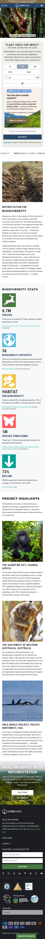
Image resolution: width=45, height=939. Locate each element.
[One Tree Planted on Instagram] (9, 873)
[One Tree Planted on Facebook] (3, 873)
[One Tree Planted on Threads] (14, 873)
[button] (26, 936)
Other (29, 72)
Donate (24, 137)
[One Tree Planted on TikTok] (31, 873)
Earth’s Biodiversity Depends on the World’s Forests (16, 407)
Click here (7, 142)
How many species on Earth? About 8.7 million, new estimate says (21, 326)
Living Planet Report (8, 487)
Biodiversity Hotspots (8, 369)
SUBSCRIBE (22, 867)
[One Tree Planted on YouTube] (42, 873)
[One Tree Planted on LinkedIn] (20, 873)
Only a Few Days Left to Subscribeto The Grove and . (22, 1)
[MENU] (1, 5)
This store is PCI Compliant (30, 933)
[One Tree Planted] (22, 5)
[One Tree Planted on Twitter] (36, 873)
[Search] (37, 5)
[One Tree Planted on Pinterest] (25, 873)
